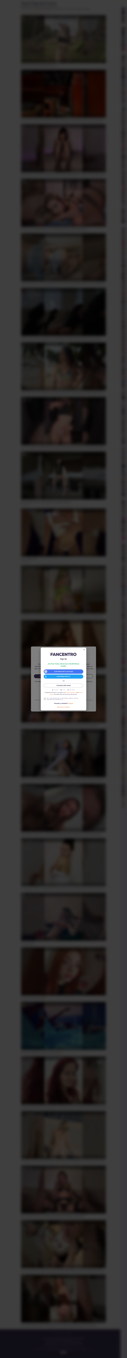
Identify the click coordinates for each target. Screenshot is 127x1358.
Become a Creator (63, 707)
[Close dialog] (84, 649)
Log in (71, 703)
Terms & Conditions (71, 692)
